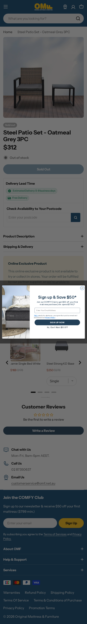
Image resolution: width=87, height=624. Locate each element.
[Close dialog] (82, 288)
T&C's (36, 315)
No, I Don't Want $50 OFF (57, 327)
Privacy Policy (50, 317)
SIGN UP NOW (57, 322)
